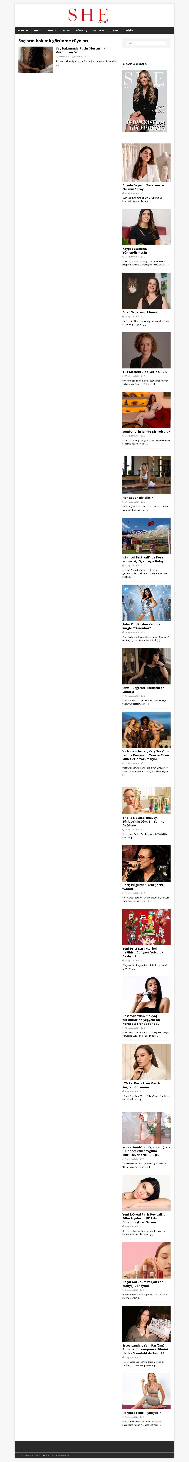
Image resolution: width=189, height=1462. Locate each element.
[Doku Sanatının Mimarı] (146, 307)
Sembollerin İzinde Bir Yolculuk (146, 432)
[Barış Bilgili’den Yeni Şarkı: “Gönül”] (146, 879)
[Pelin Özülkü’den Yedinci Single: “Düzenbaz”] (146, 619)
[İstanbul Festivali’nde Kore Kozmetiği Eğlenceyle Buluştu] (146, 552)
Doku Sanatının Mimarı (140, 312)
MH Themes (40, 1455)
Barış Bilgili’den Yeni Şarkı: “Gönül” (143, 887)
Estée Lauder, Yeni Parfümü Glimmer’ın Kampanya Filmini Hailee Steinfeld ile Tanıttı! (145, 1349)
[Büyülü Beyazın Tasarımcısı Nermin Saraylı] (146, 180)
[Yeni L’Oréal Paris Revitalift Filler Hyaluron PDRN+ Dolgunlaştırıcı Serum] (146, 1209)
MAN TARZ (98, 30)
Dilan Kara (79, 56)
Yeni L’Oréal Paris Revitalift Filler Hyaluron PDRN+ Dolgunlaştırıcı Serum (143, 1218)
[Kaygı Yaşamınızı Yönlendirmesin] (146, 243)
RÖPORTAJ (81, 30)
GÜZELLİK (52, 30)
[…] (57, 64)
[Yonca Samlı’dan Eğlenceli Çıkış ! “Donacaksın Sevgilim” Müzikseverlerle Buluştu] (146, 1142)
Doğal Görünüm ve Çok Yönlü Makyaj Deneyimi (144, 1284)
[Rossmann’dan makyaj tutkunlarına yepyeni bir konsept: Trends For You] (146, 1010)
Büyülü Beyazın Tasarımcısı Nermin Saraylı (143, 187)
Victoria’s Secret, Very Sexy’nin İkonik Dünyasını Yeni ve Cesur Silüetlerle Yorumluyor (145, 755)
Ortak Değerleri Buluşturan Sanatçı (143, 690)
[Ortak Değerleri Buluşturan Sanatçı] (146, 682)
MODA (37, 30)
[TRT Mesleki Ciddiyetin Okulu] (146, 366)
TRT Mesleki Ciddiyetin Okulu (144, 372)
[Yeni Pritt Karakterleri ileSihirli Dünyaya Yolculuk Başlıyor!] (146, 943)
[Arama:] (146, 43)
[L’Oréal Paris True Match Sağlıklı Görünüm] (146, 1078)
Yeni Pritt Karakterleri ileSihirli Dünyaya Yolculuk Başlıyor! (142, 952)
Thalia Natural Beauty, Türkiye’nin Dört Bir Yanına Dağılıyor (143, 821)
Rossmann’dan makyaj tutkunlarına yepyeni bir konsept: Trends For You (141, 1020)
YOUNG (114, 30)
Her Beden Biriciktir (137, 498)
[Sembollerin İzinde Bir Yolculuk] (146, 426)
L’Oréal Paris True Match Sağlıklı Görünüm (141, 1085)
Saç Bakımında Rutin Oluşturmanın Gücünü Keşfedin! (83, 50)
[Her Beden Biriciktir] (146, 492)
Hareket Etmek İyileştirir (141, 1413)
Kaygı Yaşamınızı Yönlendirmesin (135, 250)
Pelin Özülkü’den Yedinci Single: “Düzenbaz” (141, 626)
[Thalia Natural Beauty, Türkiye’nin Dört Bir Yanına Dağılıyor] (146, 812)
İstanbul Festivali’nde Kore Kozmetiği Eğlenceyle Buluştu (144, 559)
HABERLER (23, 30)
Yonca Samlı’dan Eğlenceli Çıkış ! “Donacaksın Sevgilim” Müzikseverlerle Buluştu (146, 1151)
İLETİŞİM (128, 30)
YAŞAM (66, 30)
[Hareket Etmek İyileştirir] (146, 1407)
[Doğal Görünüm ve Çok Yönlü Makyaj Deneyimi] (146, 1276)
